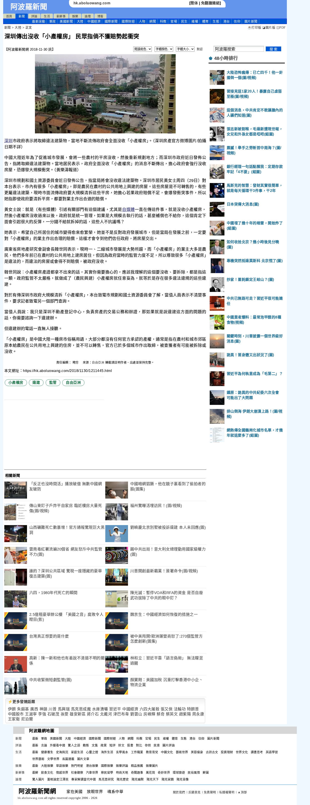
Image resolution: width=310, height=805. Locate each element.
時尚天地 (122, 772)
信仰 (237, 21)
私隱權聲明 (227, 792)
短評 (112, 745)
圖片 (251, 21)
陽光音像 (183, 779)
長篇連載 (68, 759)
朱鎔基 (23, 709)
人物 (142, 21)
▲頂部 (242, 792)
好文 (121, 745)
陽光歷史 (123, 779)
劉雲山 (136, 714)
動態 (86, 745)
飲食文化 (47, 772)
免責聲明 (210, 792)
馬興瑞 (64, 709)
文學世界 (53, 759)
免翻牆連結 (210, 3)
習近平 (115, 709)
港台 (226, 21)
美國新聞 (66, 21)
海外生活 (107, 752)
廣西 (34, 709)
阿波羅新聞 (28, 7)
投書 (130, 745)
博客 (100, 16)
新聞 (22, 16)
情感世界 (62, 772)
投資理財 (227, 752)
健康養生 (47, 752)
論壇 (88, 16)
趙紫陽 (185, 714)
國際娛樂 (107, 765)
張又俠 (167, 709)
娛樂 (75, 16)
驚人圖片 (38, 779)
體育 (205, 21)
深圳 (8, 141)
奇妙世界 (164, 772)
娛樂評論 (122, 765)
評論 (34, 16)
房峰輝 (149, 714)
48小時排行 (226, 58)
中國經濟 (94, 21)
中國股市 (16, 714)
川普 (53, 709)
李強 (42, 714)
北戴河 (106, 714)
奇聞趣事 (137, 772)
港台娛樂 (92, 765)
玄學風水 (122, 752)
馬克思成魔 (81, 709)
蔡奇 (161, 714)
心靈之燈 (92, 752)
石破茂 (53, 714)
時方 (76, 362)
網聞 (152, 21)
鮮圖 (206, 772)
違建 (36, 382)
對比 (139, 745)
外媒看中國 (57, 745)
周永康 (198, 714)
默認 (200, 49)
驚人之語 (74, 745)
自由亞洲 (98, 362)
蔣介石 (93, 714)
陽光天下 (153, 779)
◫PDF (281, 27)
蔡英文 (172, 714)
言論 (44, 745)
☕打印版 (254, 27)
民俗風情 (194, 772)
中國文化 (167, 752)
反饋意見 (194, 792)
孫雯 (65, 714)
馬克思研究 (106, 779)
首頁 (9, 16)
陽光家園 (168, 779)
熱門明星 (77, 765)
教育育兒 (152, 752)
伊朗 (12, 709)
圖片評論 (168, 745)
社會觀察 (77, 772)
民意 (157, 745)
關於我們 (179, 792)
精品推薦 (137, 765)
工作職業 (137, 752)
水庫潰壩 (100, 709)
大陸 (80, 21)
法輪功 (180, 709)
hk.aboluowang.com (92, 3)
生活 (47, 16)
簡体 (194, 3)
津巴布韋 (121, 714)
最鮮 (35, 772)
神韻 (43, 709)
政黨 (104, 745)
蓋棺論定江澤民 (58, 779)
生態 (216, 21)
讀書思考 (257, 752)
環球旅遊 (179, 772)
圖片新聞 (213, 738)
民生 (184, 21)
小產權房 (15, 382)
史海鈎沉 (62, 752)
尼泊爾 (27, 719)
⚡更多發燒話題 (21, 702)
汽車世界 (92, 772)
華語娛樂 (62, 765)
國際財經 (128, 21)
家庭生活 (77, 752)
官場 (173, 21)
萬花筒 (150, 772)
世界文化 (242, 752)
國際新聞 (111, 21)
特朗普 (193, 709)
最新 (38, 21)
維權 (195, 21)
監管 (53, 382)
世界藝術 (38, 759)
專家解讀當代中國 (83, 779)
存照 (148, 745)
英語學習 (272, 752)
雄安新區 (78, 714)
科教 (163, 21)
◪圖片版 (268, 27)
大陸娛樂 (47, 765)
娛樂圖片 (152, 765)
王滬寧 (31, 714)
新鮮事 (61, 16)
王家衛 (14, 719)
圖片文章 (83, 759)
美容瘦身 (197, 752)
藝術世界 (182, 752)
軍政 (52, 21)
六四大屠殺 (150, 709)
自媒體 (128, 209)
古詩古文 (212, 752)
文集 (95, 745)
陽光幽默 (138, 779)
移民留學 (107, 772)
